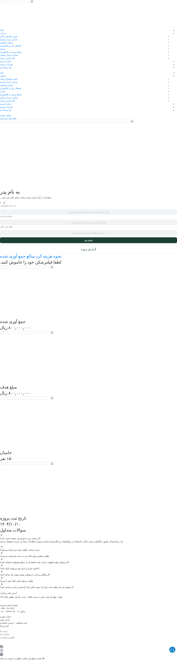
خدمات (3, 33)
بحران (2, 48)
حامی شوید (5, 619)
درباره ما (4, 631)
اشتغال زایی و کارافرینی (10, 45)
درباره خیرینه (5, 61)
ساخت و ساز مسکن (9, 55)
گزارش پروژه (88, 249)
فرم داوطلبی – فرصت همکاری (13, 623)
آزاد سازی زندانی (7, 58)
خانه (2, 30)
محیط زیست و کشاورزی (11, 52)
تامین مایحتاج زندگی (8, 36)
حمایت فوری (5, 616)
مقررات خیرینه (6, 64)
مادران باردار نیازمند (8, 39)
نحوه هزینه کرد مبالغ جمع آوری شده (31, 256)
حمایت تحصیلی (6, 42)
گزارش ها (4, 626)
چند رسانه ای (6, 67)
